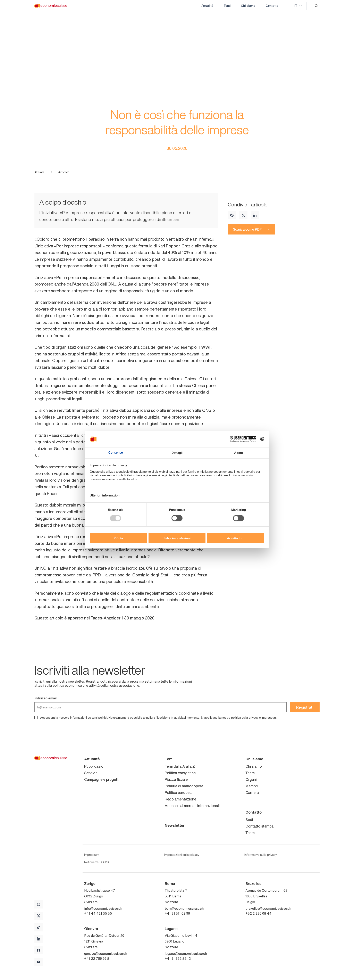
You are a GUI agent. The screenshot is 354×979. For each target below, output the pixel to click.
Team (250, 772)
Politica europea (178, 792)
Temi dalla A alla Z (180, 766)
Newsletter (175, 825)
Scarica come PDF (247, 229)
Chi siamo (248, 5)
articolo (63, 172)
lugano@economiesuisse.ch (186, 953)
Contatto (272, 5)
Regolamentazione (180, 799)
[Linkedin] (255, 215)
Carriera (252, 792)
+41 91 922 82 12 (178, 958)
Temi (227, 5)
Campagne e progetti (101, 779)
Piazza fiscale (176, 779)
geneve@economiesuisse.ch (105, 953)
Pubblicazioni (95, 766)
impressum (269, 717)
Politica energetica (180, 772)
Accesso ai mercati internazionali (192, 805)
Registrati (304, 707)
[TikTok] (38, 927)
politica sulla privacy (244, 717)
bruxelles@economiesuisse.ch (268, 908)
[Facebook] (232, 215)
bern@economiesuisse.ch (184, 908)
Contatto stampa (259, 826)
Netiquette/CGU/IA (97, 862)
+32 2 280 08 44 (258, 913)
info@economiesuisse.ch (103, 908)
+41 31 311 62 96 (177, 913)
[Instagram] (38, 904)
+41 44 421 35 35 (98, 913)
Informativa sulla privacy (260, 855)
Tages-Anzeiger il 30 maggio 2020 (122, 618)
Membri (251, 786)
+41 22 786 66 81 (97, 958)
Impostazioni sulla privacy (181, 855)
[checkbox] (36, 717)
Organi (251, 779)
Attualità (207, 5)
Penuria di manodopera (184, 786)
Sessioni (91, 772)
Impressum (91, 855)
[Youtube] (38, 962)
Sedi (249, 819)
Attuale (39, 172)
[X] (243, 215)
